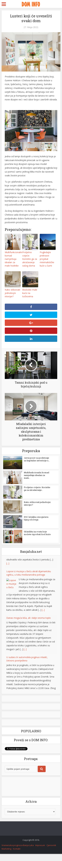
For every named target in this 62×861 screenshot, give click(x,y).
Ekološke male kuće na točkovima (29, 293)
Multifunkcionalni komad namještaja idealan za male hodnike (13, 259)
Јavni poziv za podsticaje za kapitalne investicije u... (37, 459)
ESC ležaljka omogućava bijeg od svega (36, 518)
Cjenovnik (51, 845)
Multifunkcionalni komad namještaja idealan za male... (36, 475)
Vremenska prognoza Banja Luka (18, 845)
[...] (43, 600)
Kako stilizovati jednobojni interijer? (12, 293)
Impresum (40, 845)
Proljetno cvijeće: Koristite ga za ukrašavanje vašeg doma (29, 259)
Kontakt (16, 848)
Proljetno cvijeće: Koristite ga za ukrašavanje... (37, 488)
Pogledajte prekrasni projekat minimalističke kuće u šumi (47, 259)
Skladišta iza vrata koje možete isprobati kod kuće (37, 533)
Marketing (6, 848)
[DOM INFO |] (31, 3)
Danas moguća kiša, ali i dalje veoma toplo (28, 608)
